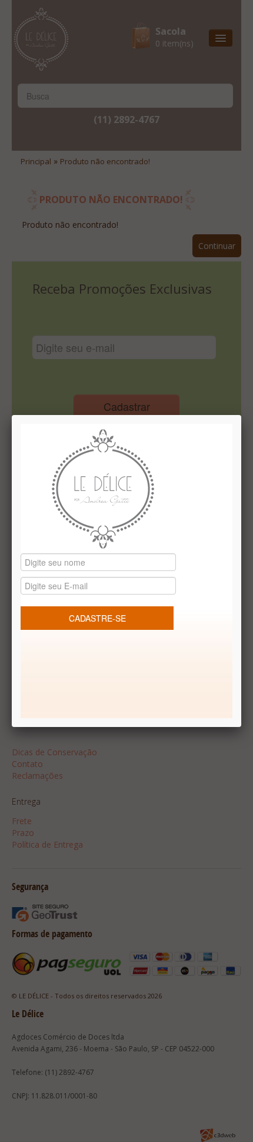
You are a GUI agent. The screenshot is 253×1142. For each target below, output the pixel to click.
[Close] (241, 415)
